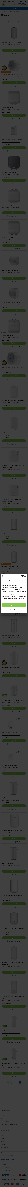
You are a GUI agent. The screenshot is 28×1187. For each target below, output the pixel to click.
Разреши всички (14, 605)
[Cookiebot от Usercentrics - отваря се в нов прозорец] (20, 576)
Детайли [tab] (11, 580)
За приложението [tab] (21, 580)
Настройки (13, 609)
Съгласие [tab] (4, 580)
